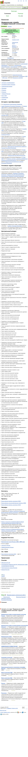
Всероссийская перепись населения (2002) (11, 501)
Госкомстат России (5, 134)
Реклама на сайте (15, 708)
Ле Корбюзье (21, 76)
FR (26, 1)
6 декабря (24, 128)
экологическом (14, 66)
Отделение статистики (6, 657)
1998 (2, 107)
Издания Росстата (5, 569)
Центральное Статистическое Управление (12, 104)
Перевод (10, 26)
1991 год (13, 35)
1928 (26, 76)
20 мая (23, 149)
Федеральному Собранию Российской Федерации (12, 176)
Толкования (7, 13)
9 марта (24, 136)
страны (24, 66)
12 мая (23, 157)
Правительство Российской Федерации (16, 155)
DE (21, 1)
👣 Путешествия (3, 710)
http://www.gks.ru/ (10, 58)
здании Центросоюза (17, 74)
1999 (2, 122)
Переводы (20, 13)
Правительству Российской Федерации (15, 174)
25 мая (23, 121)
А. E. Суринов (14, 52)
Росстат (3, 683)
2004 (2, 137)
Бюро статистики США (6, 677)
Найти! (25, 7)
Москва (13, 45)
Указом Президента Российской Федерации (11, 106)
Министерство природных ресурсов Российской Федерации (6, 598)
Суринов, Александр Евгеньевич (15, 225)
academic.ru (5, 2)
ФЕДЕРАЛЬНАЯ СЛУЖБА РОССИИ (9, 646)
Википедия (14, 11)
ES (23, 1)
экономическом (17, 65)
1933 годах (4, 77)
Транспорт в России (5, 545)
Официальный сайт (5, 562)
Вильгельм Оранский (21, 597)
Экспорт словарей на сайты (5, 712)
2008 (2, 158)
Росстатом (3, 693)
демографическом (5, 66)
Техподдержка (8, 708)
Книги (7, 16)
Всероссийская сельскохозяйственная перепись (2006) (13, 503)
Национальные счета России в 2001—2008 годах (13, 541)
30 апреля (24, 106)
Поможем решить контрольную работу (16, 595)
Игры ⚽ (20, 16)
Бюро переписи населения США (8, 554)
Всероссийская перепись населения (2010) (11, 504)
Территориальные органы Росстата (9, 567)
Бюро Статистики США (6, 672)
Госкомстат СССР (15, 39)
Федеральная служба (6, 636)
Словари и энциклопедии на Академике (11, 5)
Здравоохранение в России (7, 547)
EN (18, 1)
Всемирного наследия (18, 77)
